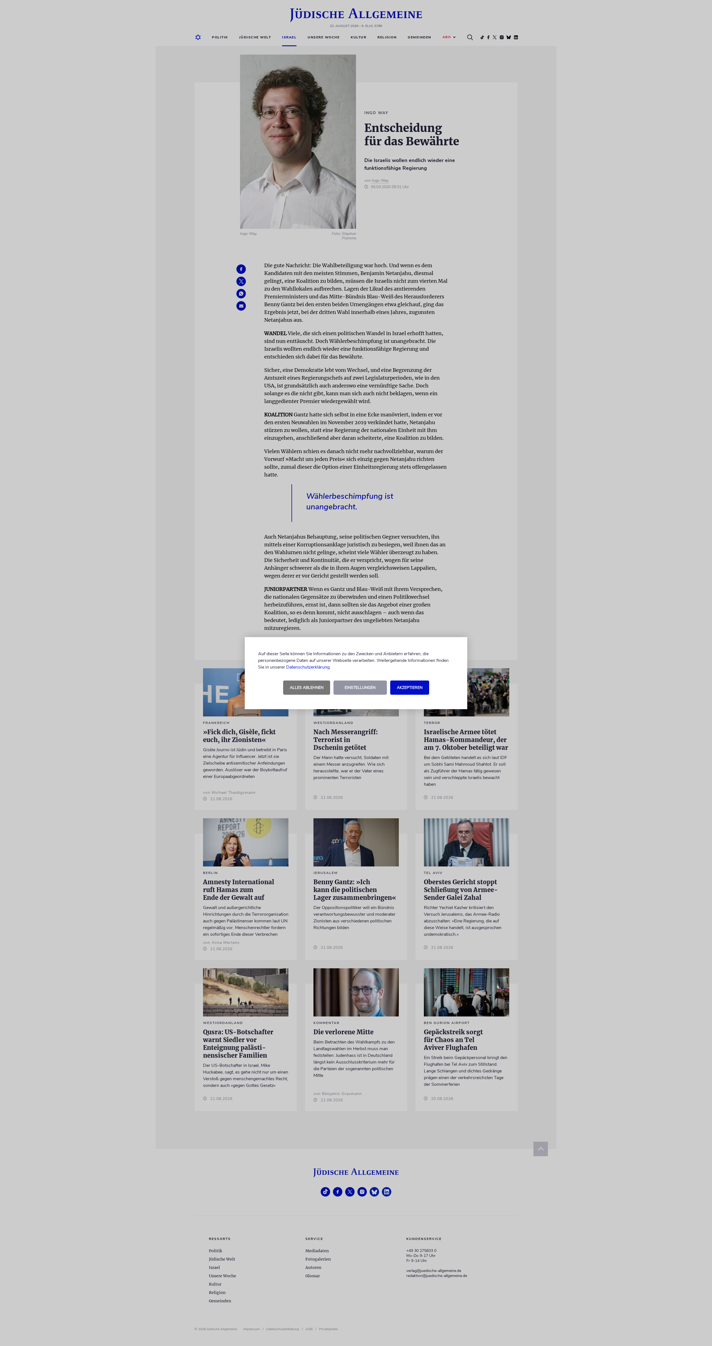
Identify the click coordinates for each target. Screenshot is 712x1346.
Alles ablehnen (306, 687)
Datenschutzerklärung (308, 667)
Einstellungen (360, 687)
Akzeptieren (409, 687)
